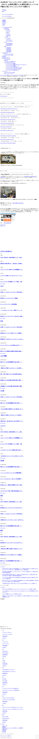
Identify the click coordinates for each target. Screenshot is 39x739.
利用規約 (4, 730)
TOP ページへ (2, 225)
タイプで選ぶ (6, 29)
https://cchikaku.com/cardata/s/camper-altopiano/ (8, 135)
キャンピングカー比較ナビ (5, 75)
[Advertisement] (19, 237)
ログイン (4, 23)
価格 (5, 46)
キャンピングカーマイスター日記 (17, 75)
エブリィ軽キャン (9, 41)
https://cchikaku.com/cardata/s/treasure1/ (6, 130)
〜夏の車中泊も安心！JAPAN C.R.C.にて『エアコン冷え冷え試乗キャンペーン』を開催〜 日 (20, 582)
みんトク (4, 732)
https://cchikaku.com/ (3, 96)
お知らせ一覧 (2, 224)
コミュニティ (4, 71)
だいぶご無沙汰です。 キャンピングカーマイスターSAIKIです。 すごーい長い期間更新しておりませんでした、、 (20, 590)
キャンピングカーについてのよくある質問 (14, 67)
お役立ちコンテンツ (6, 58)
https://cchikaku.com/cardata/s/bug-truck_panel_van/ (8, 108)
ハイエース (8, 37)
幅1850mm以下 (9, 45)
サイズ (5, 42)
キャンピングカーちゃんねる (9, 72)
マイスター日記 (7, 59)
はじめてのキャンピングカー (9, 62)
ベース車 (6, 36)
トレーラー (8, 34)
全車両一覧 (6, 28)
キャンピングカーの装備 (10, 65)
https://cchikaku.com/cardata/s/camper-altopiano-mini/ (9, 115)
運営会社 (4, 726)
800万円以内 (8, 49)
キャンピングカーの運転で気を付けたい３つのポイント (16, 64)
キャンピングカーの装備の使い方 (12, 66)
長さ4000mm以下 (9, 43)
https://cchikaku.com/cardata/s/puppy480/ (7, 139)
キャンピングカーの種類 (10, 63)
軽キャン (8, 32)
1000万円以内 (8, 50)
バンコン (8, 31)
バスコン (8, 33)
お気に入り (4, 22)
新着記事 (4, 56)
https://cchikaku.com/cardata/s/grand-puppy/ (7, 112)
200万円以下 (8, 48)
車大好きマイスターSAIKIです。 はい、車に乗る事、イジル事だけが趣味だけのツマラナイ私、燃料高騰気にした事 (20, 595)
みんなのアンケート (6, 57)
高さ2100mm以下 (9, 44)
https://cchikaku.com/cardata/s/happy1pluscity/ (7, 119)
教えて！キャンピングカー (9, 73)
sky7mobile (4, 731)
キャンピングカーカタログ (7, 27)
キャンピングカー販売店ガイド (10, 61)
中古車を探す (4, 52)
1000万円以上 (8, 51)
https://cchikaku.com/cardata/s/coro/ (6, 126)
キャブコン (8, 30)
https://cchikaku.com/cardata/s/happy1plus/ (7, 123)
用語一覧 (6, 60)
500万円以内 (8, 47)
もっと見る (3, 283)
